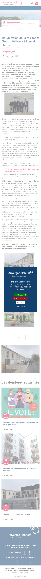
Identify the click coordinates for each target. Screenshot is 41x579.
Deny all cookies (21, 299)
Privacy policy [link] (20, 306)
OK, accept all (21, 295)
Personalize (20, 303)
